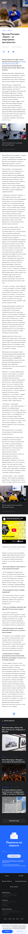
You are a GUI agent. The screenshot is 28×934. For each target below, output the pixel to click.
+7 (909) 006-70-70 (5, 895)
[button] (3, 51)
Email (3, 851)
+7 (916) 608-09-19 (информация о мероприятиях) (11, 911)
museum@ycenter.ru (5, 896)
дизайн (10, 30)
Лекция (4, 30)
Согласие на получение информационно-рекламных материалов (14, 865)
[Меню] (25, 2)
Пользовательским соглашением (18, 928)
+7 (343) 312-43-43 (5, 902)
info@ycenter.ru (5, 904)
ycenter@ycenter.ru (5, 905)
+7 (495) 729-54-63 (5, 913)
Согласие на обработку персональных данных (11, 864)
